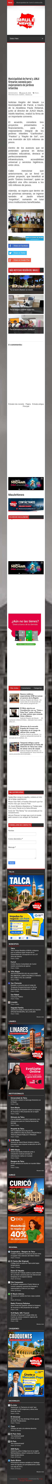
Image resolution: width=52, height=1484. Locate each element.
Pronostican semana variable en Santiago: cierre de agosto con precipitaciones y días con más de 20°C (25, 1464)
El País (13, 1441)
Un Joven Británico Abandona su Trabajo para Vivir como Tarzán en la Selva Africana (25, 807)
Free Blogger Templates (31, 1479)
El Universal (15, 1417)
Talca (13, 948)
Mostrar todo (40, 1017)
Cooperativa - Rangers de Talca (23, 1252)
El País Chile (16, 1434)
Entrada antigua (38, 404)
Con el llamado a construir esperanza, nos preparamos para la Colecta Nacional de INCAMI (25, 1121)
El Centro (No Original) (20, 1261)
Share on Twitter (19, 253)
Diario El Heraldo (17, 1271)
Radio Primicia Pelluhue (20, 1303)
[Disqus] (26, 443)
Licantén (14, 1002)
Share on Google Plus (22, 260)
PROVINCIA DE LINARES (16, 95)
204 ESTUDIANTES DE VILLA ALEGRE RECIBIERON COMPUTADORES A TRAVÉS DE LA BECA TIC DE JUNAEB (26, 975)
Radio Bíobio (16, 1460)
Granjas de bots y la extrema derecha (23, 1428)
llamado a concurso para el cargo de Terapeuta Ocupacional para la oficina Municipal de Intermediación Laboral (24, 987)
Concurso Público (17, 997)
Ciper (13, 1426)
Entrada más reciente (16, 404)
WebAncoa (28, 95)
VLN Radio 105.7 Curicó (20, 1313)
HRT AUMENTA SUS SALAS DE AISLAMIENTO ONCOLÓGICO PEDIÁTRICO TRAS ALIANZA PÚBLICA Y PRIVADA (26, 1133)
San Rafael (15, 995)
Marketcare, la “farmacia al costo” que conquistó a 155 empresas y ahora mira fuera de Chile (24, 1409)
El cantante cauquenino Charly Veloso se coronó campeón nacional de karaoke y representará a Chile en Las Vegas (25, 1286)
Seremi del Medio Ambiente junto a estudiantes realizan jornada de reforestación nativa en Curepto (23, 1154)
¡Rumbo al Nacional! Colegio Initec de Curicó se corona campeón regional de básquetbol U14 (24, 1317)
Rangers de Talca (17, 1161)
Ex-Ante (14, 1405)
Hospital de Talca (17, 1129)
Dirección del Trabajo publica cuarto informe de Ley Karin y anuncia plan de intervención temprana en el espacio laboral (26, 1275)
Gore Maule (15, 1108)
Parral (36, 93)
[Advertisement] (26, 59)
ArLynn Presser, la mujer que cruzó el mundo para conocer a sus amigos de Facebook (24, 816)
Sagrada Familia (17, 1008)
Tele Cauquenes (17, 1282)
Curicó (13, 962)
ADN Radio (15, 1449)
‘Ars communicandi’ (17, 1436)
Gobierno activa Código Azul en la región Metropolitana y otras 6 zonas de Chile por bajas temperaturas (25, 1453)
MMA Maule (15, 1150)
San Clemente (16, 983)
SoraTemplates (23, 1479)
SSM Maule (15, 1140)
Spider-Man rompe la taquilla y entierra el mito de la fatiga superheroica (25, 798)
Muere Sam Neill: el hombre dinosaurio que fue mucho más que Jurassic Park (25, 803)
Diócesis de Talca (17, 1117)
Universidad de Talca (19, 1098)
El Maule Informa (17, 1294)
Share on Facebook (21, 246)
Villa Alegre (15, 971)
